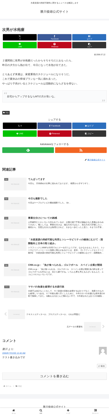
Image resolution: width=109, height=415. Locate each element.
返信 (103, 366)
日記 (7, 113)
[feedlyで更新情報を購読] (28, 150)
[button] (89, 45)
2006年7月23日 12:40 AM (13, 353)
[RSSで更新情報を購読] (81, 150)
